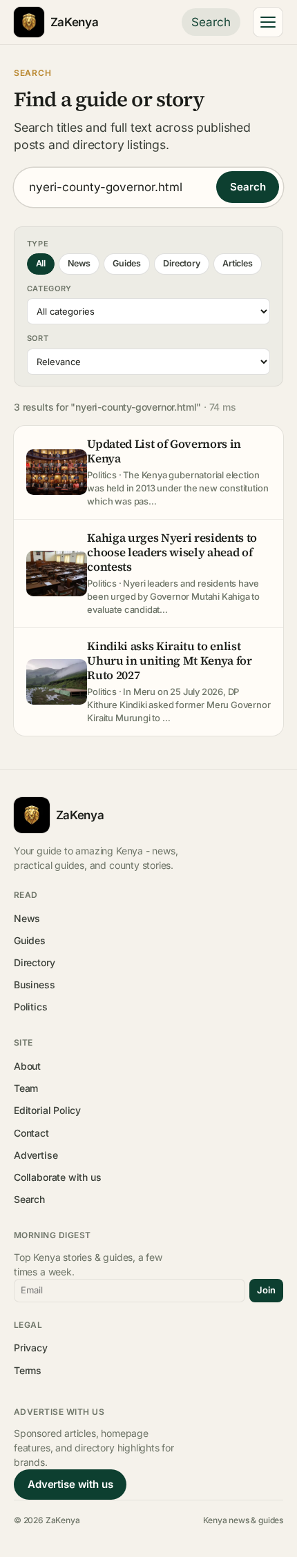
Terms (27, 1370)
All (41, 263)
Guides (127, 263)
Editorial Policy (47, 1110)
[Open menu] (268, 22)
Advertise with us (70, 1484)
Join (266, 1289)
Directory (181, 263)
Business (34, 984)
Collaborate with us (57, 1177)
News (79, 263)
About (27, 1066)
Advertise (35, 1155)
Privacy (31, 1347)
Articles (237, 263)
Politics (31, 1006)
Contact (31, 1133)
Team (26, 1088)
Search (211, 22)
